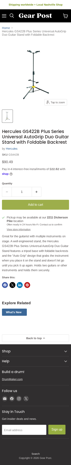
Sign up (56, 429)
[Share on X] (12, 285)
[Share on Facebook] (5, 285)
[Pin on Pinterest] (27, 285)
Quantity (7, 183)
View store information (19, 229)
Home (6, 28)
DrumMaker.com (12, 379)
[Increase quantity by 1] (37, 192)
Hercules (12, 148)
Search (36, 453)
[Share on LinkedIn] (20, 285)
